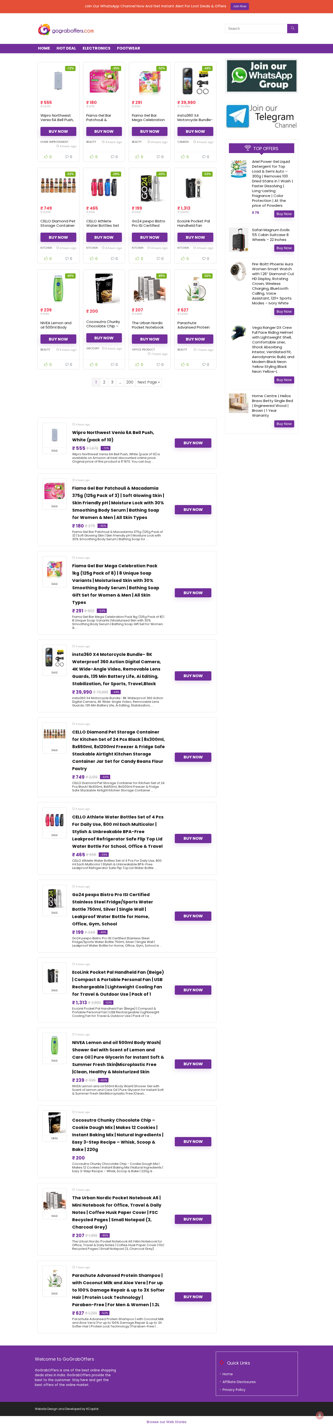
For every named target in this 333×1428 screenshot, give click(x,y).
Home (44, 48)
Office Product (143, 350)
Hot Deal (66, 48)
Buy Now (58, 131)
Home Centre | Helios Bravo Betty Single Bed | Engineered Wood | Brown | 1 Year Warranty (272, 405)
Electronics (96, 48)
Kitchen (46, 248)
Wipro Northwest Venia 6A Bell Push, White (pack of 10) (57, 120)
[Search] (292, 28)
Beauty (91, 142)
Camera (183, 142)
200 (129, 382)
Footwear (128, 48)
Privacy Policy (234, 1389)
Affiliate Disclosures (239, 1381)
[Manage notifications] (320, 1415)
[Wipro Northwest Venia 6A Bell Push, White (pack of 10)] (58, 81)
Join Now (239, 6)
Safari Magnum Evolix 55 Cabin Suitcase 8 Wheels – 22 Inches (271, 234)
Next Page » (148, 382)
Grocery (92, 348)
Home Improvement (54, 142)
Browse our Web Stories (166, 1421)
